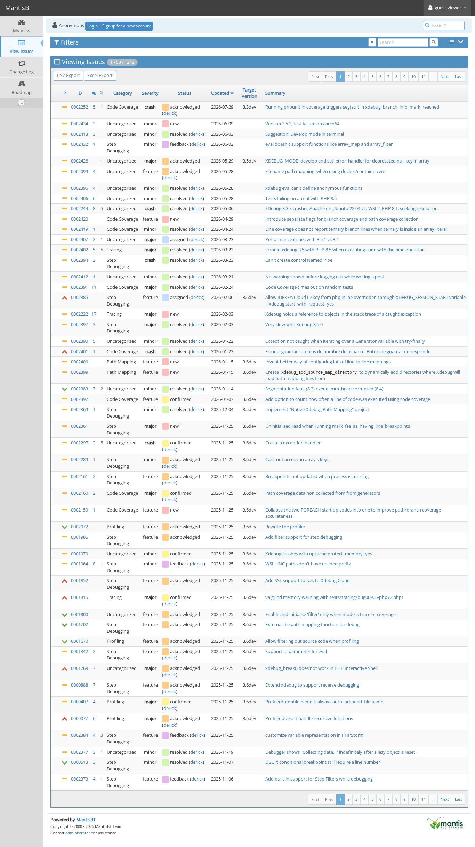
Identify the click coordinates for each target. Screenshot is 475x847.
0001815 (79, 597)
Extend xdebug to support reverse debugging (312, 685)
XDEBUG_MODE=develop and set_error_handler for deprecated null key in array (347, 161)
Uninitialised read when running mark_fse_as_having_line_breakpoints (337, 426)
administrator (77, 833)
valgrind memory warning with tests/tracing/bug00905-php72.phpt (334, 597)
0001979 (79, 554)
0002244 (79, 208)
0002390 (79, 341)
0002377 (79, 752)
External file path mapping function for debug (312, 624)
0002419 (79, 229)
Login (92, 26)
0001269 (79, 668)
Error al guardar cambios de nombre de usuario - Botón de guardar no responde (347, 351)
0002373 (79, 779)
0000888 (79, 685)
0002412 (79, 277)
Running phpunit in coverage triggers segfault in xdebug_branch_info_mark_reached (352, 107)
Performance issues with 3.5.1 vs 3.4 (302, 239)
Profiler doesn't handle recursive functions (309, 718)
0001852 (79, 580)
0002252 (79, 107)
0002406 (79, 198)
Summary (275, 93)
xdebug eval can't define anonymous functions (313, 188)
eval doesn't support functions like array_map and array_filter (329, 144)
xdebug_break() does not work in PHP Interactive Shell (321, 668)
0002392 (79, 399)
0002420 (79, 219)
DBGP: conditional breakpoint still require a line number (322, 762)
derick (169, 113)
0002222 (79, 314)
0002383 (79, 389)
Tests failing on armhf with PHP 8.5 (301, 198)
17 (93, 314)
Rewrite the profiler (285, 526)
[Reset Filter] (372, 42)
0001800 (79, 614)
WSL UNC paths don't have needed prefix (308, 564)
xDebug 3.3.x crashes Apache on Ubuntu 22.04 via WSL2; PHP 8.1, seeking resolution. (352, 208)
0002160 (79, 493)
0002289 (79, 459)
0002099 (79, 171)
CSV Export (68, 75)
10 (413, 76)
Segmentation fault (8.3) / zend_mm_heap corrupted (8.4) (324, 389)
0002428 (79, 161)
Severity (150, 93)
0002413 (79, 134)
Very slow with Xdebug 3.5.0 (294, 324)
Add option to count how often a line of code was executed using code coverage (347, 399)
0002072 (79, 526)
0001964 (79, 564)
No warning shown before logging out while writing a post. (325, 277)
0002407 (79, 239)
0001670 (79, 641)
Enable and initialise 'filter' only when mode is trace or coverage (330, 614)
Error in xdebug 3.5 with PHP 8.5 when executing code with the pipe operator (344, 249)
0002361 (79, 426)
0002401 (79, 351)
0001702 (79, 624)
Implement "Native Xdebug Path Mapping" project (317, 409)
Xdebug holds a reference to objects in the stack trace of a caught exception (343, 314)
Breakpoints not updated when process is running (317, 476)
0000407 (79, 701)
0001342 (79, 651)
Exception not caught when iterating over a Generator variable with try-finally (345, 341)
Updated (220, 93)
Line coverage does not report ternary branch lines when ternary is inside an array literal (356, 229)
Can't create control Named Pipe (298, 260)
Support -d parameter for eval (296, 651)
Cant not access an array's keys (297, 459)
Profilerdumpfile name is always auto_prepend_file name (324, 701)
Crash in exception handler (293, 443)
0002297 (79, 443)
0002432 (79, 144)
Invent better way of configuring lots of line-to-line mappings (328, 361)
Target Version (249, 93)
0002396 (79, 188)
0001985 (79, 537)
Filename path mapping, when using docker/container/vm (325, 171)
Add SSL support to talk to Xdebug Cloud (307, 580)
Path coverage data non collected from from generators (322, 493)
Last (458, 76)
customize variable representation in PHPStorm (314, 735)
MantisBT (86, 819)
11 (423, 76)
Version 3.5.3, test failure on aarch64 (302, 123)
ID (79, 93)
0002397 (79, 324)
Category (122, 93)
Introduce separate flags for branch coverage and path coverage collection (342, 219)
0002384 (79, 735)
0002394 (79, 260)
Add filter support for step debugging (303, 537)
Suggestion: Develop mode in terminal (304, 134)
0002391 (79, 287)
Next (445, 76)
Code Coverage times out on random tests (309, 287)
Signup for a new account (126, 26)
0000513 (79, 762)
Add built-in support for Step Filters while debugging (319, 779)
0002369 (79, 409)
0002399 (79, 372)
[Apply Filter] (433, 42)
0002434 (79, 123)
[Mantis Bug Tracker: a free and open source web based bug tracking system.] (445, 823)
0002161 (79, 476)
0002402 (79, 249)
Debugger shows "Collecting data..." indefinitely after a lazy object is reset (340, 752)
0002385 (79, 297)
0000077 (79, 718)
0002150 (79, 510)
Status (184, 93)
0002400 (79, 361)
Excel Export (100, 75)
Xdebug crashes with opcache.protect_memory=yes (318, 554)
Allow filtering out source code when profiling (312, 641)
